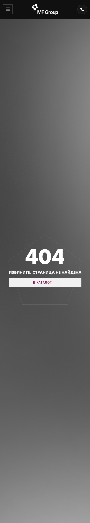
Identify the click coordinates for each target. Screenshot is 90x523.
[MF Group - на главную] (45, 9)
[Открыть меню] (8, 9)
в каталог (42, 282)
